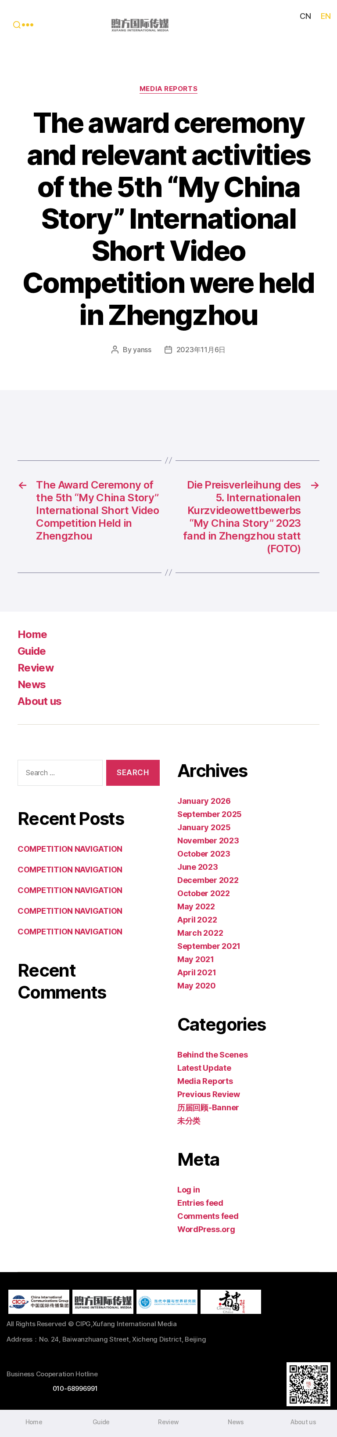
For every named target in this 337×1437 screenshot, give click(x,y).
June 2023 (197, 867)
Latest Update (204, 1067)
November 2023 (208, 840)
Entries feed (200, 1202)
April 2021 (196, 972)
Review (36, 667)
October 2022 (203, 893)
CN (305, 16)
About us (40, 701)
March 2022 (200, 932)
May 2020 (196, 985)
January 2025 (204, 827)
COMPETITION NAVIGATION (70, 848)
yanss (142, 349)
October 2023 (203, 853)
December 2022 (208, 880)
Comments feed (208, 1216)
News (32, 684)
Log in (188, 1189)
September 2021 (208, 946)
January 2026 (204, 801)
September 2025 (209, 814)
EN (325, 16)
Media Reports (168, 89)
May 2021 (195, 959)
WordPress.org (206, 1229)
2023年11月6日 (201, 349)
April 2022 (197, 919)
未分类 (189, 1120)
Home (32, 634)
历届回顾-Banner (208, 1107)
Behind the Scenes (212, 1054)
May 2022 (196, 906)
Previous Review (208, 1094)
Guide (32, 651)
